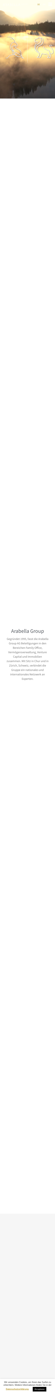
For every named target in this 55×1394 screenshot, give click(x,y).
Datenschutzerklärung (17, 1389)
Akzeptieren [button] (39, 1389)
